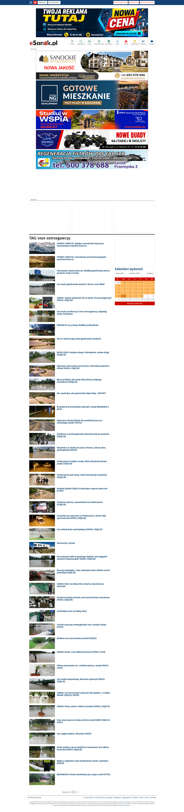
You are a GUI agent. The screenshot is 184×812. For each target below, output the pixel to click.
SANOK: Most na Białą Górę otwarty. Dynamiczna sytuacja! (80, 585)
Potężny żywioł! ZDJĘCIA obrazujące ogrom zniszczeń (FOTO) (82, 489)
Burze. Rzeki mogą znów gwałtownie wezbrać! (79, 338)
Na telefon (109, 44)
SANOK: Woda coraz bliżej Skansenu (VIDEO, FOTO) (81, 652)
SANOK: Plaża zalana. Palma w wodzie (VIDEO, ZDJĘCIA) (83, 706)
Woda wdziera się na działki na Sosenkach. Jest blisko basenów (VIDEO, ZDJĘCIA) (83, 748)
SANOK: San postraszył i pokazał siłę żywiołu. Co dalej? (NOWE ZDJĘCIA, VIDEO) (83, 694)
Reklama (42, 2)
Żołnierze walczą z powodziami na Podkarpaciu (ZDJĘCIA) (80, 503)
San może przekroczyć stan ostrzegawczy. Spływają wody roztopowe (82, 312)
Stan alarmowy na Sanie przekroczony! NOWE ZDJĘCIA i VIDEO (83, 721)
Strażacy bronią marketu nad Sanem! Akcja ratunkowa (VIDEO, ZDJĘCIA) (83, 598)
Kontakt (153, 797)
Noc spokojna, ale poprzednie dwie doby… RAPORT (81, 393)
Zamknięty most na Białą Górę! (72, 611)
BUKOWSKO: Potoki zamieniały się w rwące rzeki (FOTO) (83, 774)
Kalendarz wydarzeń (129, 269)
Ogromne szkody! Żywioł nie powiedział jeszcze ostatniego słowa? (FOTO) (79, 421)
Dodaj (72, 44)
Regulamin (117, 797)
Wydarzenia (134, 44)
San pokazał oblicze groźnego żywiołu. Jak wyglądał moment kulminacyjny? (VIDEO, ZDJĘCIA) (82, 557)
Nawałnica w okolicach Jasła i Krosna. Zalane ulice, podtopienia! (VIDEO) (81, 448)
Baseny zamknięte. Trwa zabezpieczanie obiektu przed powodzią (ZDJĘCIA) (83, 571)
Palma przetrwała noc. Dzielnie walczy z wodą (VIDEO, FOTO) (83, 666)
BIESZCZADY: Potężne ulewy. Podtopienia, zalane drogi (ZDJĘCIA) (83, 353)
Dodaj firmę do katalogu (104, 797)
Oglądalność (126, 797)
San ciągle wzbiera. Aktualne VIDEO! (74, 733)
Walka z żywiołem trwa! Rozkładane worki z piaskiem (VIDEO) (82, 762)
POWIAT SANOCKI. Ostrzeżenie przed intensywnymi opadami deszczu (81, 258)
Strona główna (89, 797)
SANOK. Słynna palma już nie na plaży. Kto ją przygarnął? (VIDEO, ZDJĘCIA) (84, 299)
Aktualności (54, 2)
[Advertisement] (92, 183)
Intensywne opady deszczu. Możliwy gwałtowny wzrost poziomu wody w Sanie (83, 271)
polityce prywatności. (125, 805)
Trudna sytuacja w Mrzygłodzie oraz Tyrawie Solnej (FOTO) (81, 625)
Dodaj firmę (134, 2)
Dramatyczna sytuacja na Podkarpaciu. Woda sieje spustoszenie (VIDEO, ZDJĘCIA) (81, 516)
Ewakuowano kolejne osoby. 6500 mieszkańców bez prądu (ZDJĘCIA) (82, 462)
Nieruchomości (99, 44)
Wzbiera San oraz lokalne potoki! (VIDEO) (76, 638)
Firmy (117, 44)
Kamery (152, 44)
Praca (89, 44)
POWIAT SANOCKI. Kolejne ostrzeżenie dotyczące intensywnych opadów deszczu (80, 244)
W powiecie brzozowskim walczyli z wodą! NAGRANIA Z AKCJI (83, 408)
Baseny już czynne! (66, 543)
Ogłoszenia (81, 44)
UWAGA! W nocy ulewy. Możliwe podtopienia (77, 325)
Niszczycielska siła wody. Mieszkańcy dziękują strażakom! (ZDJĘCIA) (79, 380)
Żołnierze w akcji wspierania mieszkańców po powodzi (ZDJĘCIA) (83, 435)
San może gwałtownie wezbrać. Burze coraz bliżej (80, 284)
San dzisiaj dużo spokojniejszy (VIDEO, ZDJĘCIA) (79, 529)
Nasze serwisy (144, 797)
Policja (126, 44)
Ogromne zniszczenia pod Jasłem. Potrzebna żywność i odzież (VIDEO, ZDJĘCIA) (83, 367)
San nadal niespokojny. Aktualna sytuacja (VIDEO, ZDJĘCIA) (81, 680)
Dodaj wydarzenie (147, 2)
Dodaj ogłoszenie (121, 2)
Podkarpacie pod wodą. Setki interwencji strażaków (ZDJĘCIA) (82, 476)
